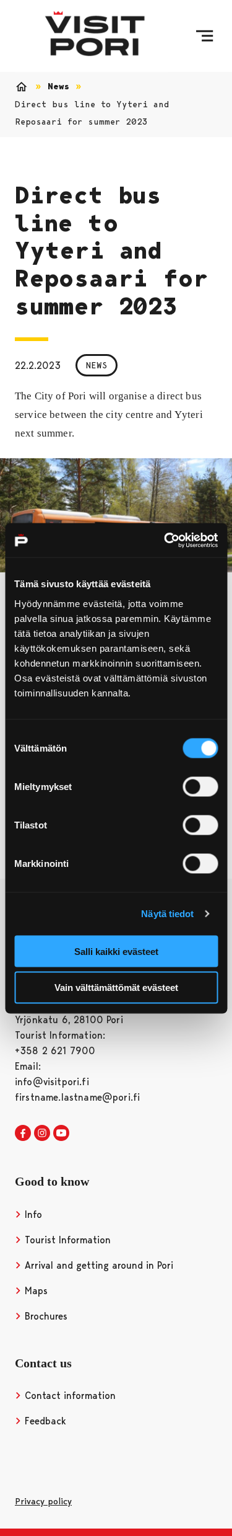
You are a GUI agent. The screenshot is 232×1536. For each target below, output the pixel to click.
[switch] (200, 786)
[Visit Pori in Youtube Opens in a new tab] (61, 1133)
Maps (35, 1291)
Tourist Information (66, 1240)
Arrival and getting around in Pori (97, 1265)
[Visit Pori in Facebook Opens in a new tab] (23, 1133)
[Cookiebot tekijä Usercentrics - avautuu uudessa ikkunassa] (165, 540)
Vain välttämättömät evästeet (116, 987)
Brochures (44, 1316)
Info (32, 1214)
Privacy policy (43, 1501)
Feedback (44, 1421)
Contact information (69, 1395)
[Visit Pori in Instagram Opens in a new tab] (42, 1133)
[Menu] (204, 36)
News (58, 86)
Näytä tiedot (167, 913)
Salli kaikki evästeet (116, 951)
